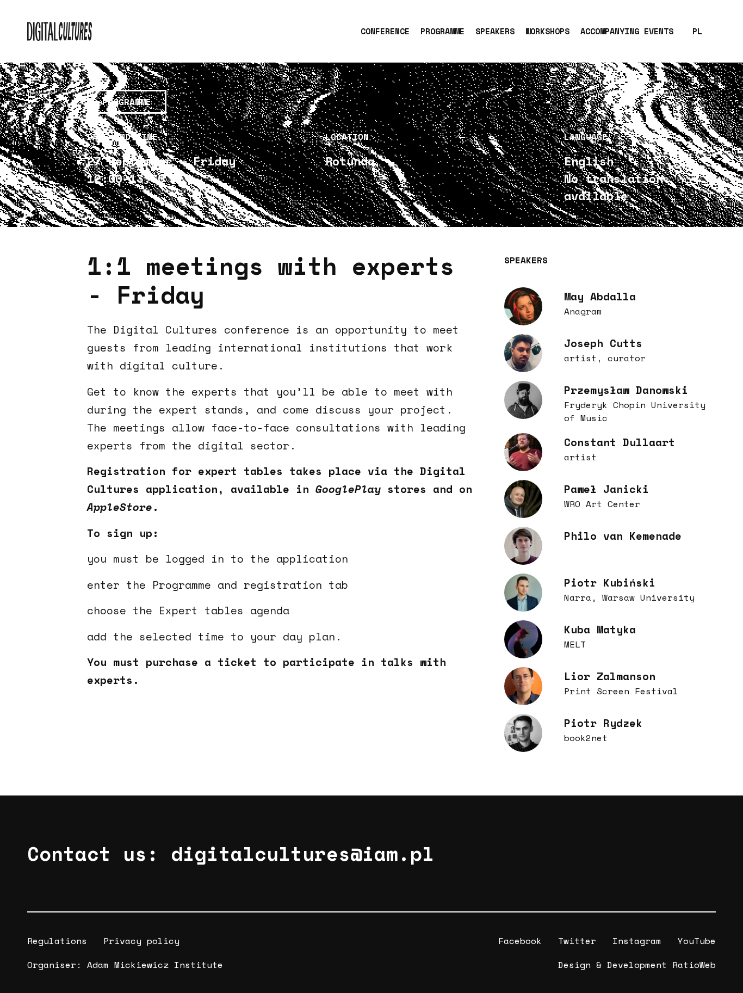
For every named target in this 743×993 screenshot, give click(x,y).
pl (697, 31)
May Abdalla (600, 296)
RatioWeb (694, 964)
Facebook (520, 940)
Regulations (57, 940)
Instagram (636, 940)
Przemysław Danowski (626, 390)
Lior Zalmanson (609, 676)
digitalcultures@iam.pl (302, 853)
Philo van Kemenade (623, 536)
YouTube (697, 940)
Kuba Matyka (600, 629)
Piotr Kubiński (609, 582)
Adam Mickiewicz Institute (155, 964)
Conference (385, 31)
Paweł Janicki (606, 489)
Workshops (547, 31)
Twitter (577, 940)
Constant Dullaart (619, 442)
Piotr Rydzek (603, 723)
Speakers (495, 31)
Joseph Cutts (603, 343)
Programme (442, 31)
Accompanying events (626, 31)
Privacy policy (141, 940)
